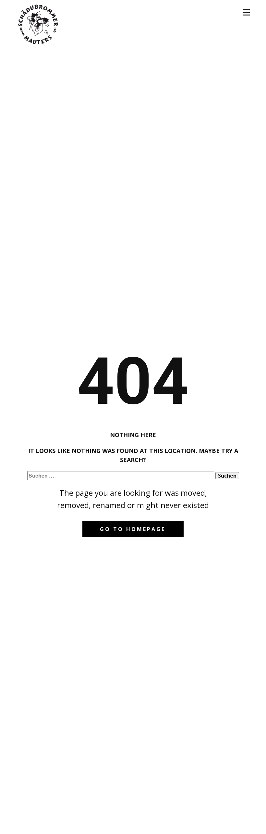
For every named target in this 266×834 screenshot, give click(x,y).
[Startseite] (38, 23)
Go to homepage (132, 529)
